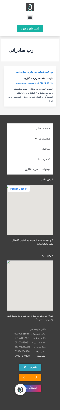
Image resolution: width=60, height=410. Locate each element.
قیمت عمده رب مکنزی (38, 78)
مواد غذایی (21, 72)
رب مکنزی (32, 72)
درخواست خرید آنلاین (37, 169)
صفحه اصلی (43, 128)
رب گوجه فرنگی (45, 72)
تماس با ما (44, 159)
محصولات (44, 139)
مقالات (46, 149)
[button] (30, 17)
